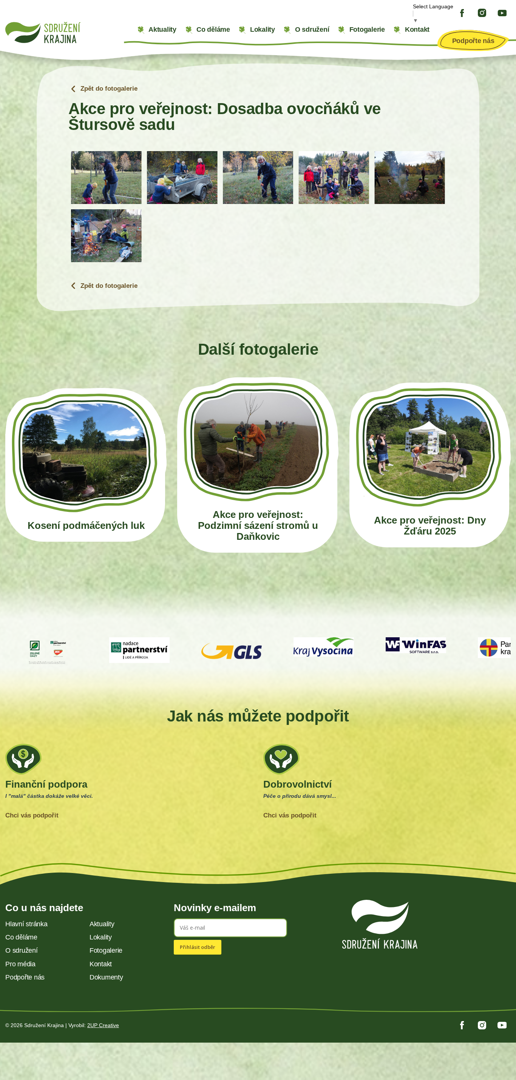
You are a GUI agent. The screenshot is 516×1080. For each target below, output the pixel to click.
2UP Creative (103, 1025)
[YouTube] (502, 13)
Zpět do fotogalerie (108, 89)
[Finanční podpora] (129, 784)
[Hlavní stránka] (64, 32)
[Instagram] (482, 13)
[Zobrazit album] (86, 464)
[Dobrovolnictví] (387, 784)
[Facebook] (462, 13)
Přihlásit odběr (197, 947)
